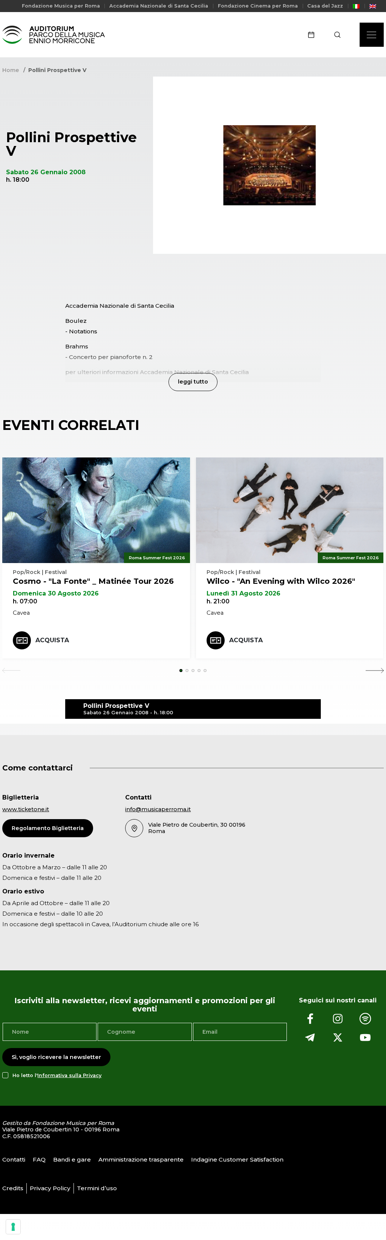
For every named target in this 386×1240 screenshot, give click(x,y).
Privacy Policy (50, 1188)
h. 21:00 (218, 601)
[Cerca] (340, 35)
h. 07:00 (25, 601)
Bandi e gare (72, 1159)
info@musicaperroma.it (158, 809)
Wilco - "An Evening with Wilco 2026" (281, 581)
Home (10, 70)
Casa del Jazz (325, 6)
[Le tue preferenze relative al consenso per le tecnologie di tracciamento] (13, 1227)
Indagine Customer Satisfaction (237, 1159)
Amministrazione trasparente (141, 1159)
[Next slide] (375, 671)
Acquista (52, 640)
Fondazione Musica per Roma (61, 6)
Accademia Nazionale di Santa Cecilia (158, 6)
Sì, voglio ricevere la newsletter (56, 1057)
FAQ (39, 1159)
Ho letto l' (56, 1075)
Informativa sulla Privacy (69, 1075)
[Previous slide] (11, 671)
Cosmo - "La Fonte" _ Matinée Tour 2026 (93, 581)
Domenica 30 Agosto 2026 (56, 593)
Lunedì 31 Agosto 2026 (243, 593)
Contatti (13, 1159)
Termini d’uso (97, 1188)
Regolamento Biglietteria (48, 828)
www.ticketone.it (25, 809)
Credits (12, 1188)
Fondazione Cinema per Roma (258, 6)
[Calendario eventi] (313, 35)
